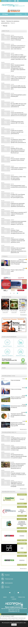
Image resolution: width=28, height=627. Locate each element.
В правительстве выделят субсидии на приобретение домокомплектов (17, 132)
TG (18, 1)
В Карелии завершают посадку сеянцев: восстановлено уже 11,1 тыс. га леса (18, 474)
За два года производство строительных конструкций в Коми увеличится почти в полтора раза (19, 114)
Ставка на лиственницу (16, 389)
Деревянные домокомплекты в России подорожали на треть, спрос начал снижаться (18, 47)
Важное (5, 597)
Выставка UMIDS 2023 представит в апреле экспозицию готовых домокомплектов (18, 105)
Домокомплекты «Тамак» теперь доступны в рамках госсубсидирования (18, 178)
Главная (3, 21)
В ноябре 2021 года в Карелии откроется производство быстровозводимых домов (18, 196)
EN (10, 1)
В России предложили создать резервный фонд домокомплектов (19, 186)
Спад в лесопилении (15, 380)
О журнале (14, 599)
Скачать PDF (5, 312)
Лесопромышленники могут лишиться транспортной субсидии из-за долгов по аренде (19, 456)
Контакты (7, 587)
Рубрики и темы (21, 597)
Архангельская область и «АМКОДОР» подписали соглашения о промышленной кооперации (17, 484)
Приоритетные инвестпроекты (7, 355)
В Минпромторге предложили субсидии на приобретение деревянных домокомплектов (18, 205)
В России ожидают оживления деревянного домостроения (18, 159)
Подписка (7, 575)
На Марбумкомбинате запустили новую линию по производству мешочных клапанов (18, 439)
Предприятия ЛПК (20, 346)
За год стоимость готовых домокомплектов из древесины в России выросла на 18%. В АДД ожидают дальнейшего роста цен (18, 57)
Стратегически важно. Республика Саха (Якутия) (18, 406)
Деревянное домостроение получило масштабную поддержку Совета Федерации (19, 262)
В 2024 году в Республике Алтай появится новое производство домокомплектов (18, 78)
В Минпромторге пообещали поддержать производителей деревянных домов (18, 240)
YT (18, 592)
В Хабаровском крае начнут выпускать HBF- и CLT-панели (17, 122)
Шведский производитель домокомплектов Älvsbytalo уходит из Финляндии (17, 38)
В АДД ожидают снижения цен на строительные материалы (18, 168)
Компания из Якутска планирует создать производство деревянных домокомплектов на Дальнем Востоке (18, 250)
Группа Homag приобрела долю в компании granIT (18, 95)
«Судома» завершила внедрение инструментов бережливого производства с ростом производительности (18, 466)
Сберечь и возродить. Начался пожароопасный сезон (18, 397)
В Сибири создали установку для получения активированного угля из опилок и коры (18, 448)
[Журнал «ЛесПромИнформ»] (14, 5)
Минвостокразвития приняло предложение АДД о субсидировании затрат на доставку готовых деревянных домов (18, 68)
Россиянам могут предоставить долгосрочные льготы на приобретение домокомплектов (18, 141)
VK (15, 1)
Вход (5, 1)
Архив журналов (9, 583)
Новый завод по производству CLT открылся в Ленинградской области (19, 214)
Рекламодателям (9, 579)
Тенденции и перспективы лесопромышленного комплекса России (18, 415)
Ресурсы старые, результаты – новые (18, 270)
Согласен (14, 624)
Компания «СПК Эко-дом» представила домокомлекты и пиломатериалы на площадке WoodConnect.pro (18, 151)
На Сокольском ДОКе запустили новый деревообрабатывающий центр (18, 87)
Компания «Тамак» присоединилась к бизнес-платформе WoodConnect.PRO (18, 231)
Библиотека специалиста (7, 346)
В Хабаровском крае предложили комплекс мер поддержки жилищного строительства (18, 223)
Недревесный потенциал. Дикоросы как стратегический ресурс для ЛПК (18, 424)
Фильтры (5, 25)
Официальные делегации (20, 355)
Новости (12, 597)
